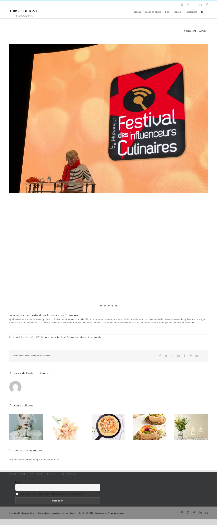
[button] (202, 11)
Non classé (61, 337)
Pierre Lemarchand (116, 513)
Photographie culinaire (76, 337)
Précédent (191, 30)
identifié (28, 459)
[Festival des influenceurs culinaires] (108, 118)
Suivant (202, 30)
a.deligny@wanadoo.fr (38, 4)
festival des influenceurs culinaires (69, 319)
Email (18, 481)
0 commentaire (94, 337)
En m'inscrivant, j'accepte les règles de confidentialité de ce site (52, 493)
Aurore (15, 337)
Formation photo (48, 337)
